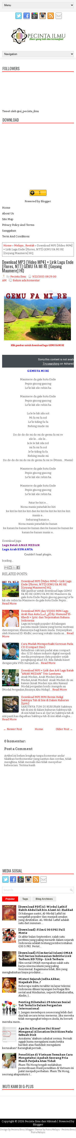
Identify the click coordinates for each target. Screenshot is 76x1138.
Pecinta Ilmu (17, 1129)
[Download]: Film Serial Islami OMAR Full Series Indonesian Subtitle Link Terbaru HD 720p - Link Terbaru (45, 956)
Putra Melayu (53, 1129)
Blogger (46, 201)
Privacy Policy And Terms (18, 224)
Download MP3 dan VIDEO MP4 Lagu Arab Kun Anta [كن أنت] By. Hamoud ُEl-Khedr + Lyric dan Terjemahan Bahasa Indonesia (46, 615)
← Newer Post (12, 729)
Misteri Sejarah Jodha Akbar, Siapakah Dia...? (39, 980)
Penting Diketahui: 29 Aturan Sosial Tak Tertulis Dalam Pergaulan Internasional (44, 1005)
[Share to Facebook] (18, 567)
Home (6, 207)
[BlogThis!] (10, 567)
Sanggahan (9, 230)
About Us (8, 213)
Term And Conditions (16, 236)
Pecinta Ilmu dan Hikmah (41, 1121)
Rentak (29, 245)
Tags (25, 898)
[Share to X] (14, 567)
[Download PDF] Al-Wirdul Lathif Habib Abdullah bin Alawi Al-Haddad (45, 908)
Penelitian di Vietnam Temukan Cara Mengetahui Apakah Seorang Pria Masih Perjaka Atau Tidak (45, 1058)
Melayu (18, 245)
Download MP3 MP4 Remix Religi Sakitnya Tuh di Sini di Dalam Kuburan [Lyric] (45, 700)
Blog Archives (44, 898)
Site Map (7, 219)
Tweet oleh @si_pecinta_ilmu (20, 111)
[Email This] (6, 567)
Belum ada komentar (26, 280)
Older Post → (64, 729)
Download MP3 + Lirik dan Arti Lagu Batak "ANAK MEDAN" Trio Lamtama (47, 672)
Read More (9, 603)
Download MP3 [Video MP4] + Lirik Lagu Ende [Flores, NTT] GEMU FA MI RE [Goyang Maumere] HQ (37, 266)
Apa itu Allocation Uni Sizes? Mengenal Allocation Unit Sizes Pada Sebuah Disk (45, 1031)
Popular (10, 898)
